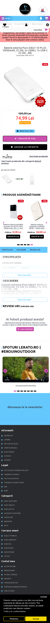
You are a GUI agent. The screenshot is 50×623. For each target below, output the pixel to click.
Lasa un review (9, 170)
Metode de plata (11, 444)
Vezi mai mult (24, 275)
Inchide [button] (44, 597)
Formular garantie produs (15, 587)
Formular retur (11, 583)
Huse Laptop (9, 509)
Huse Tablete (9, 505)
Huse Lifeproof (10, 540)
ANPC (6, 491)
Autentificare (10, 566)
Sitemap (7, 460)
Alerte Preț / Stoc (26, 131)
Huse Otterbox (10, 536)
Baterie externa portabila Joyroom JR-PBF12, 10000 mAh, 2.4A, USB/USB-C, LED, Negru (26, 226)
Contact (7, 456)
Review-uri (35, 250)
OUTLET (7, 556)
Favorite (7, 578)
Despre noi (8, 435)
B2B (5, 486)
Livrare (7, 440)
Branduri (8, 521)
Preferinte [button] (14, 619)
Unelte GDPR (9, 591)
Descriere (21, 250)
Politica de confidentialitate (16, 470)
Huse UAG (7, 544)
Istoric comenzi (10, 574)
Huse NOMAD (9, 552)
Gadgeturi (8, 517)
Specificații (7, 250)
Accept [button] (36, 619)
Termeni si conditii (11, 474)
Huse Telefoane (10, 501)
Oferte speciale (10, 448)
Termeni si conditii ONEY (14, 482)
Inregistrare (9, 570)
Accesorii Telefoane (12, 513)
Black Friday (9, 452)
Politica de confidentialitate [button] (15, 611)
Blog (6, 525)
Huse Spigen (8, 548)
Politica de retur (11, 478)
